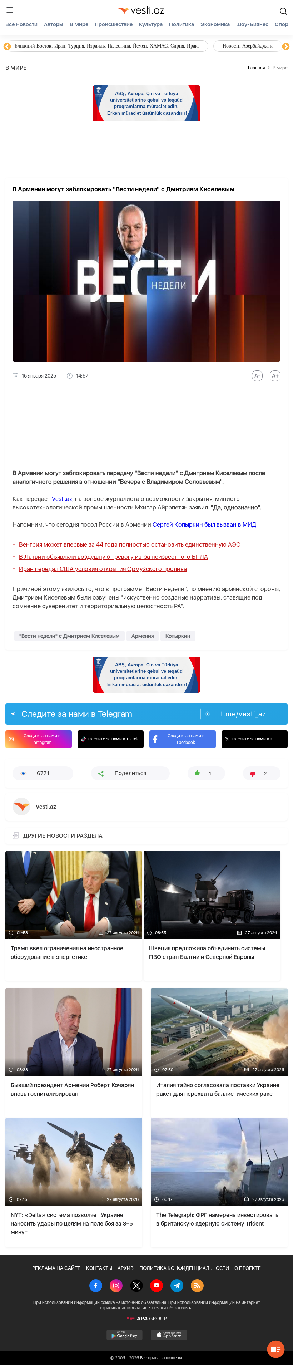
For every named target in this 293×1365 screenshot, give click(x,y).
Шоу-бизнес (252, 24)
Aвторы (53, 24)
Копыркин (177, 636)
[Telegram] (176, 1286)
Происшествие (114, 24)
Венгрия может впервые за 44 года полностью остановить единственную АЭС (129, 544)
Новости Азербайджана (40, 46)
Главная (256, 67)
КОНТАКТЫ (99, 1268)
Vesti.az (62, 498)
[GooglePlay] (124, 1335)
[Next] (286, 47)
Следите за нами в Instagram (42, 739)
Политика (181, 24)
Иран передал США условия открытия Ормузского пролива (103, 568)
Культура (151, 24)
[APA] (146, 1318)
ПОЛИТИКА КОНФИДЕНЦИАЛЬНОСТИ (184, 1268)
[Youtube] (156, 1286)
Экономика (215, 24)
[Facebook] (95, 1286)
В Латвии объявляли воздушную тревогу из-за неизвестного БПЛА (113, 556)
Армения (142, 636)
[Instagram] (116, 1286)
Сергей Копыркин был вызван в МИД (204, 524)
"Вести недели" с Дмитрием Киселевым (69, 636)
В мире (79, 24)
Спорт (283, 24)
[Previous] (7, 47)
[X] (136, 1286)
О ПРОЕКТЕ (247, 1268)
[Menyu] (9, 10)
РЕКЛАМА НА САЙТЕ (56, 1268)
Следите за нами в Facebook (186, 739)
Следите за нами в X (252, 738)
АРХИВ (126, 1268)
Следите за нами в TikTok (113, 738)
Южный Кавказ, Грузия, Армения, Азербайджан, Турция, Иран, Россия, (167, 46)
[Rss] (197, 1286)
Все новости (21, 24)
